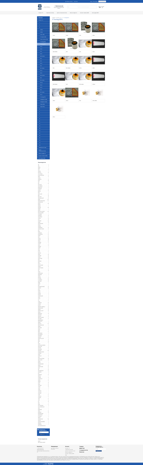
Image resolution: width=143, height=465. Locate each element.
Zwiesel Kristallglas (41, 421)
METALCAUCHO (41, 324)
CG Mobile (40, 214)
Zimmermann (40, 418)
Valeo (39, 404)
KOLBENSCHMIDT (41, 286)
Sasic (39, 367)
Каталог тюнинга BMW (84, 12)
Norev (39, 343)
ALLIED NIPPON (41, 175)
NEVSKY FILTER (41, 338)
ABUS (39, 168)
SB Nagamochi (40, 370)
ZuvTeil (39, 420)
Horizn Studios (40, 267)
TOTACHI (39, 392)
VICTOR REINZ (40, 405)
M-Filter (39, 303)
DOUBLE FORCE (41, 228)
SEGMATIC (40, 374)
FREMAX (39, 246)
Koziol (39, 290)
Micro (39, 330)
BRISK (39, 210)
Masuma (39, 316)
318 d (41, 48)
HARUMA (39, 261)
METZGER (40, 327)
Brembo (39, 207)
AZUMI (39, 189)
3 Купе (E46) (42, 104)
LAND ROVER (40, 295)
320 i (41, 58)
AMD (39, 176)
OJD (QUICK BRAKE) (41, 345)
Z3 (39, 140)
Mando (39, 309)
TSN (39, 400)
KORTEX (39, 287)
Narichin (39, 337)
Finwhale (39, 242)
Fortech (39, 243)
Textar (39, 386)
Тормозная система (50, 12)
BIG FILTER (40, 193)
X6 (39, 135)
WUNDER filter (40, 413)
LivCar (39, 298)
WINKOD (39, 412)
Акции (39, 440)
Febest (39, 235)
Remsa (39, 362)
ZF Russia (40, 416)
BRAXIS (39, 206)
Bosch (39, 203)
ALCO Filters (40, 173)
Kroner (39, 291)
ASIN (39, 180)
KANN (39, 283)
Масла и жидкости (73, 12)
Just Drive (39, 281)
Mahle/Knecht (40, 307)
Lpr (38, 299)
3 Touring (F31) (43, 97)
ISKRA (39, 271)
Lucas (39, 301)
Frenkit (39, 247)
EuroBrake (40, 232)
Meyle (39, 329)
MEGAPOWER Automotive (40, 320)
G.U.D (39, 251)
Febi (38, 236)
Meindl (39, 322)
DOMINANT (40, 227)
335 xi (41, 94)
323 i (41, 60)
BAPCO (39, 191)
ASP (38, 181)
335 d (41, 87)
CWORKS (39, 220)
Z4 (39, 142)
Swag (39, 384)
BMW (39, 199)
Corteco (39, 218)
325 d (41, 63)
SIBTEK (39, 375)
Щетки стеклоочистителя (62, 12)
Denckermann (40, 223)
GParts (39, 257)
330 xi (41, 85)
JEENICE (39, 277)
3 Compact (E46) (43, 36)
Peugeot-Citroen (41, 351)
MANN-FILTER (40, 310)
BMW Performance (41, 200)
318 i (41, 51)
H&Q (39, 259)
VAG (38, 402)
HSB (39, 269)
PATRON (39, 350)
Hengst (39, 266)
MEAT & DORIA (41, 317)
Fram (39, 244)
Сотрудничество (83, 450)
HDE (39, 262)
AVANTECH (40, 187)
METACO (39, 323)
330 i (41, 77)
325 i (41, 65)
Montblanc (40, 335)
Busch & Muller (41, 212)
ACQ (39, 169)
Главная (81, 446)
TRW (39, 398)
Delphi (39, 222)
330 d (41, 73)
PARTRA (39, 347)
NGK (39, 339)
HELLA (39, 263)
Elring (39, 231)
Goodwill (39, 255)
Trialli (39, 394)
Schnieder (40, 371)
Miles (39, 331)
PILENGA (39, 353)
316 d (41, 46)
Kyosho (39, 294)
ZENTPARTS (40, 414)
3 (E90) (41, 32)
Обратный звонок (102, 1)
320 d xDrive (42, 56)
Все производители (41, 425)
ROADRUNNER (40, 363)
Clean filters (40, 216)
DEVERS (39, 226)
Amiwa (39, 177)
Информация (54, 446)
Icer (38, 270)
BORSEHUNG (40, 202)
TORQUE (39, 390)
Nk (38, 342)
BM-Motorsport (41, 197)
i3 (39, 118)
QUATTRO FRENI (41, 358)
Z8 (39, 145)
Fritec (39, 250)
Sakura (39, 365)
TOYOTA (39, 393)
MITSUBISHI (40, 334)
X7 (39, 137)
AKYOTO (39, 172)
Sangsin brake (40, 366)
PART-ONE (40, 346)
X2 (39, 125)
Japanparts (40, 274)
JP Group (39, 278)
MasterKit (40, 314)
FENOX (39, 238)
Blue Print (40, 196)
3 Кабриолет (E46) (43, 99)
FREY (39, 248)
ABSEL (39, 167)
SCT (38, 373)
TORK (39, 389)
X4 (39, 130)
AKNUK (39, 171)
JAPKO (39, 275)
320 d (41, 53)
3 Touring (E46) (43, 41)
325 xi (41, 70)
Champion (40, 215)
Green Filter (40, 258)
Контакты (76, 1)
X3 (39, 128)
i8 (39, 121)
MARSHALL (40, 313)
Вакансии (81, 452)
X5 (39, 133)
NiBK (39, 341)
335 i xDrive (42, 92)
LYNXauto (40, 302)
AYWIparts (40, 188)
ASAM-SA (39, 179)
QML (39, 357)
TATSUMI (39, 385)
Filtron (39, 240)
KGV (38, 285)
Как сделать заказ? (41, 442)
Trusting (39, 397)
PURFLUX (39, 355)
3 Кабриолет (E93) (43, 101)
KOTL (39, 289)
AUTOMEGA (40, 185)
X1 (39, 123)
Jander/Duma (40, 273)
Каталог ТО (41, 12)
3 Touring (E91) (43, 44)
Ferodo (39, 239)
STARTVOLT (40, 378)
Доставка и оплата (69, 1)
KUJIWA (39, 293)
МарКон (39, 422)
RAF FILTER (40, 359)
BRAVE (39, 204)
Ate (38, 183)
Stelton (39, 381)
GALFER (39, 252)
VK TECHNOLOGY (41, 406)
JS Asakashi (40, 279)
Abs (38, 165)
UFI (38, 401)
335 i (41, 89)
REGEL (39, 361)
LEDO (39, 297)
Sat (38, 369)
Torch (39, 388)
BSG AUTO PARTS (41, 211)
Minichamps (40, 333)
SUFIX (39, 382)
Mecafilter (40, 318)
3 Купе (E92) (42, 106)
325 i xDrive (42, 68)
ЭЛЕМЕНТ (40, 424)
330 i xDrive (42, 80)
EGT (38, 230)
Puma (39, 354)
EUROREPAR (40, 234)
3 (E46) (41, 29)
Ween (39, 410)
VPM (39, 408)
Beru (39, 192)
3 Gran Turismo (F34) (44, 39)
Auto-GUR (40, 184)
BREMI (39, 208)
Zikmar (39, 417)
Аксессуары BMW (95, 12)
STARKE (39, 377)
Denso (39, 224)
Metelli (39, 326)
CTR (38, 219)
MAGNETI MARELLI (41, 306)
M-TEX (39, 305)
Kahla (39, 282)
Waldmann (40, 409)
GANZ (39, 254)
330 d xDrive (42, 75)
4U (38, 164)
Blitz (39, 195)
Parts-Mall (40, 349)
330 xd (41, 82)
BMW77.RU (82, 448)
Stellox (39, 379)
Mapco (39, 312)
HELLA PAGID (40, 265)
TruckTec (39, 396)
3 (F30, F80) (42, 34)
